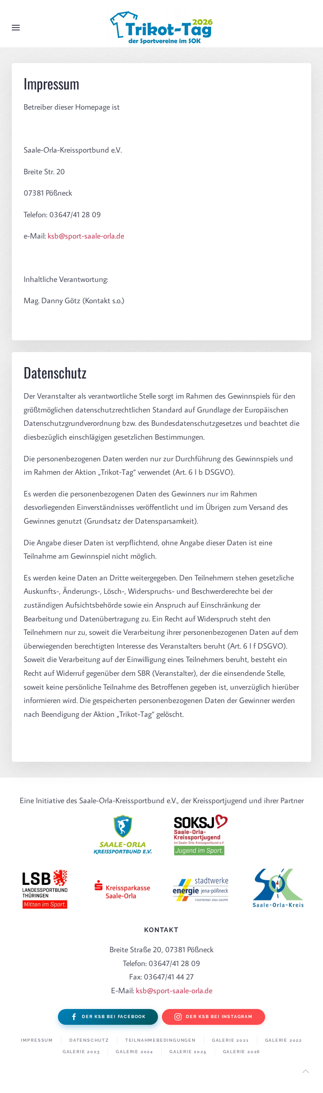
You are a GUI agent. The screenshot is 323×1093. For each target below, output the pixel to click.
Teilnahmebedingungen (160, 1040)
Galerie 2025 (188, 1051)
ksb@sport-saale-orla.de (86, 235)
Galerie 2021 (230, 1040)
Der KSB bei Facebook (114, 1016)
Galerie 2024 (134, 1051)
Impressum (37, 1040)
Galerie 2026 (242, 1051)
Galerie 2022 (284, 1040)
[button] (16, 27)
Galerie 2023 (81, 1051)
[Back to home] (161, 27)
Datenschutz (89, 1040)
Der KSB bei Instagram (219, 1016)
